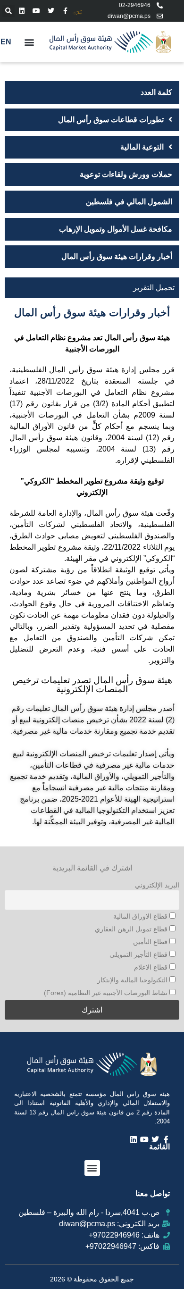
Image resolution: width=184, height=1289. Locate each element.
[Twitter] (51, 10)
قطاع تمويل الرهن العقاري (132, 929)
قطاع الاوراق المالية (141, 916)
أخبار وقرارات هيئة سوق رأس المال (116, 256)
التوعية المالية (142, 147)
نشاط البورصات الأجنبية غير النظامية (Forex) (106, 992)
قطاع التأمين (151, 942)
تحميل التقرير (154, 288)
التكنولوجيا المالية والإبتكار (133, 980)
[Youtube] (36, 10)
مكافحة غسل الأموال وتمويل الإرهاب (115, 229)
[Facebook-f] (65, 10)
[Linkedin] (22, 10)
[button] (8, 11)
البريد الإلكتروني (157, 885)
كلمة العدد (156, 92)
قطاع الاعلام (151, 967)
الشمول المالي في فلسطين (129, 202)
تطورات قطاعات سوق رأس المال (111, 120)
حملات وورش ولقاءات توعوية (126, 174)
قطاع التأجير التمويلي (139, 954)
